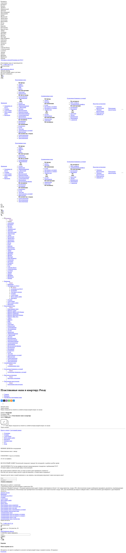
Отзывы (6, 109)
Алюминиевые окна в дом (8, 517)
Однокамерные (23, 96)
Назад (11, 220)
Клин (9, 244)
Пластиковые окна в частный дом (10, 506)
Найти (2, 536)
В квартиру (22, 126)
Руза (9, 266)
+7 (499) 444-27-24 (7, 64)
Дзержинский (12, 229)
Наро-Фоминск (12, 258)
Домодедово (11, 233)
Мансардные (22, 132)
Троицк (10, 272)
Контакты (7, 115)
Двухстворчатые (23, 136)
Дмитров (10, 230)
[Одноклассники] (11, 401)
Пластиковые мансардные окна (10, 511)
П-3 (5, 442)
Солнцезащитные (24, 115)
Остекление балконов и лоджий (17, 372)
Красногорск (11, 249)
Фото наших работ (9, 438)
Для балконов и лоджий (25, 130)
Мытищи (10, 257)
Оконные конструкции (100, 107)
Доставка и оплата (6, 60)
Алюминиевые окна (13, 366)
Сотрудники (8, 110)
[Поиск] (2, 78)
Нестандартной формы (25, 118)
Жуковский (11, 236)
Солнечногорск (12, 269)
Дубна (9, 235)
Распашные (22, 123)
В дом (20, 127)
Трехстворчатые (23, 138)
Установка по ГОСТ (17, 60)
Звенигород (11, 238)
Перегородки (100, 113)
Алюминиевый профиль (77, 104)
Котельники (11, 247)
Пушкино (10, 263)
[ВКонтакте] (2, 401)
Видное (10, 226)
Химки (10, 273)
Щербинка (11, 277)
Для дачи (21, 129)
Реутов (10, 264)
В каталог (3, 551)
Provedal (46, 102)
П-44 (5, 444)
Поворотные (22, 93)
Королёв (10, 246)
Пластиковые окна (13, 309)
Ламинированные (24, 106)
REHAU (21, 86)
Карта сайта (4, 503)
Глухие (21, 103)
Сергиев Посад (12, 267)
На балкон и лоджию (50, 106)
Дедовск (10, 227)
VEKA (20, 84)
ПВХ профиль (74, 103)
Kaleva (20, 89)
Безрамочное (74, 116)
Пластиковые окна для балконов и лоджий (13, 509)
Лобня (9, 250)
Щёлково (10, 275)
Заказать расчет (5, 492)
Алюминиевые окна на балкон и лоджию (13, 514)
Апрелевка (11, 223)
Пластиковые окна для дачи (9, 508)
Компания (10, 284)
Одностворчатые (23, 135)
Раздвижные (22, 121)
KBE (20, 87)
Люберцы (10, 252)
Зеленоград (11, 240)
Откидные (22, 92)
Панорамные (22, 116)
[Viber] (6, 401)
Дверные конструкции (100, 110)
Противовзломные (24, 113)
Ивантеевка (11, 241)
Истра (9, 243)
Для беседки (48, 109)
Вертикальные (23, 110)
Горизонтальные (23, 112)
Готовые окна (8, 441)
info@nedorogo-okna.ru (7, 69)
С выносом (73, 119)
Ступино (10, 270)
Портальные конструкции (15, 384)
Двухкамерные (23, 98)
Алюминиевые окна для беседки (10, 519)
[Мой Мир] (14, 401)
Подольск (10, 261)
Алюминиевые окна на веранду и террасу (13, 515)
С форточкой (22, 107)
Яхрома (10, 278)
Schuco (46, 100)
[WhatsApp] (9, 401)
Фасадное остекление (14, 378)
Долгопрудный (12, 232)
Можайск (10, 253)
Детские (21, 109)
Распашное (73, 109)
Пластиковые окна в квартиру (9, 505)
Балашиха (10, 224)
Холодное (73, 113)
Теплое (72, 115)
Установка (7, 433)
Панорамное (74, 118)
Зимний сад (99, 114)
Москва (10, 255)
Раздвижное (73, 107)
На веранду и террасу (50, 108)
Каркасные (22, 104)
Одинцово (11, 260)
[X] (4, 401)
